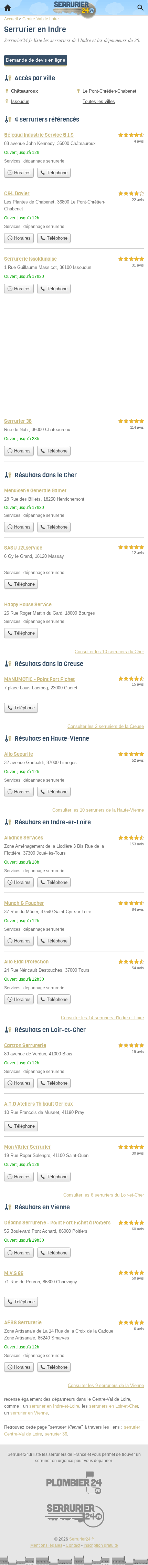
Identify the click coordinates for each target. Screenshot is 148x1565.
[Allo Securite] (74, 767)
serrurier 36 (56, 1434)
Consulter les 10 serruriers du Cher (109, 651)
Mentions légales (46, 1545)
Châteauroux (24, 91)
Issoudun (20, 101)
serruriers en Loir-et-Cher (113, 1406)
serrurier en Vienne (29, 1413)
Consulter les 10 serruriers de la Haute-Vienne (98, 810)
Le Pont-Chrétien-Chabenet (109, 91)
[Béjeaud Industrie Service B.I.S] (74, 148)
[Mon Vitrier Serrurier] (74, 1156)
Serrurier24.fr (81, 1539)
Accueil (7, 7)
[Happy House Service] (74, 612)
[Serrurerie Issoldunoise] (74, 267)
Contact (73, 1545)
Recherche (140, 7)
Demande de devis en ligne (35, 60)
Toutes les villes (99, 101)
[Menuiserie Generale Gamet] (74, 502)
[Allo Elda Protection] (74, 974)
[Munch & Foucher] (74, 916)
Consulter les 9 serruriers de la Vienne (106, 1385)
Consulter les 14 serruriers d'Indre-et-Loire (102, 1017)
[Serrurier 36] (74, 430)
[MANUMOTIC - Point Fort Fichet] (74, 687)
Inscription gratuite (101, 1545)
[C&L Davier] (74, 209)
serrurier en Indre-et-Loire (54, 1406)
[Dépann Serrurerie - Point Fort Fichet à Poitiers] (74, 1231)
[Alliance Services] (74, 853)
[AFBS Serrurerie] (74, 1338)
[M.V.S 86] (74, 1281)
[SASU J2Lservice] (74, 559)
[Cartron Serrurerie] (74, 1058)
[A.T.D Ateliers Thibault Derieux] (74, 1108)
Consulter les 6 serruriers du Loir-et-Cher (103, 1195)
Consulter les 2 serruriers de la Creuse (105, 726)
